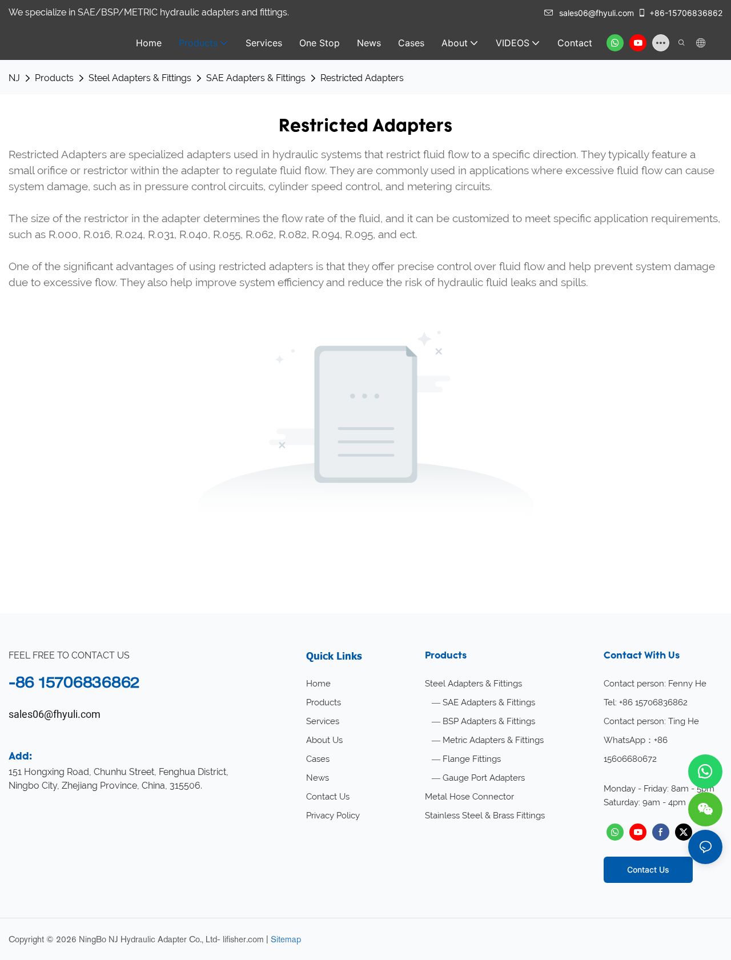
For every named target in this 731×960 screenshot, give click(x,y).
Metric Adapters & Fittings (493, 740)
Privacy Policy (333, 815)
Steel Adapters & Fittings (140, 78)
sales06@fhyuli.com (596, 13)
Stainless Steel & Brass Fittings (485, 815)
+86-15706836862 (685, 13)
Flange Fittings (472, 759)
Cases (318, 759)
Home (318, 683)
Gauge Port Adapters (484, 778)
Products (54, 78)
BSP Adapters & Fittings (489, 721)
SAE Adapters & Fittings (256, 78)
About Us (324, 740)
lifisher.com (243, 939)
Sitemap (286, 939)
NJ (14, 78)
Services (322, 721)
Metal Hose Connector (469, 797)
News (317, 778)
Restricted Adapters (362, 78)
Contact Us (328, 797)
